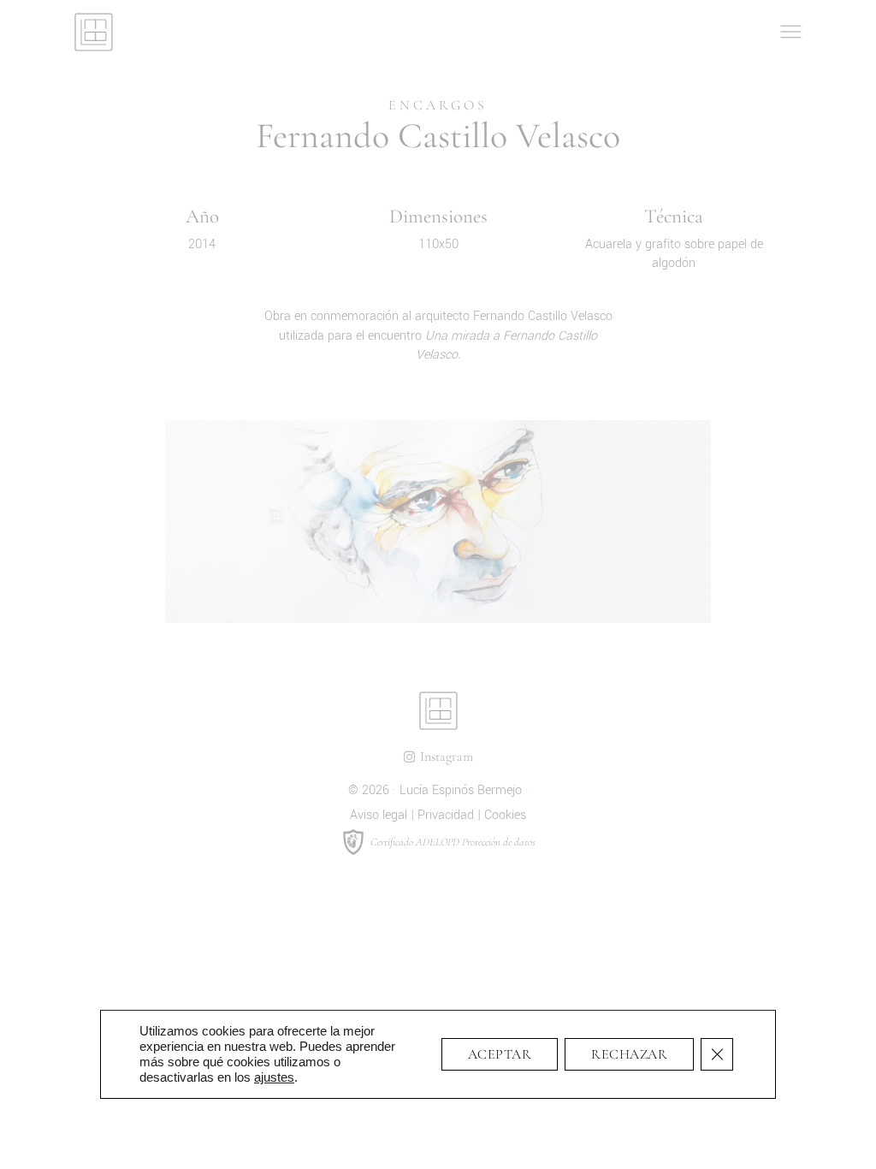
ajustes (274, 1077)
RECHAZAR (629, 1054)
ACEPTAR (500, 1054)
